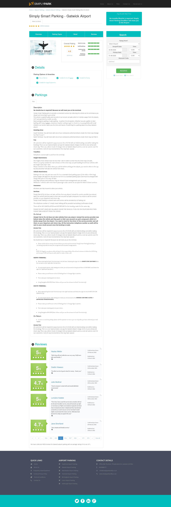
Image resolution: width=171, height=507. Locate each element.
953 (51, 438)
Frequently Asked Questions (41, 470)
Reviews (94, 34)
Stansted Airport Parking (69, 474)
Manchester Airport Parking (70, 470)
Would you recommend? (82, 54)
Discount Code (124, 58)
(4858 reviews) (44, 26)
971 (83, 438)
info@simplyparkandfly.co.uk (108, 470)
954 (56, 438)
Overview (38, 34)
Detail (75, 34)
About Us (110, 4)
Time (134, 46)
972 (88, 438)
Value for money (81, 43)
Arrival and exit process (81, 50)
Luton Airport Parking (68, 480)
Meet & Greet (36, 21)
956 (65, 438)
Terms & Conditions (40, 477)
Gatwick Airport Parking (69, 467)
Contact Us (126, 4)
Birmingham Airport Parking (70, 477)
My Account (137, 4)
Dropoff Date (117, 46)
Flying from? (123, 41)
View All (97, 438)
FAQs (118, 4)
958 (75, 438)
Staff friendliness (81, 46)
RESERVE (123, 71)
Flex (33, 101)
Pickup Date (117, 52)
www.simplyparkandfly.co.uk (107, 474)
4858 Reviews (69, 55)
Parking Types (57, 34)
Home (102, 4)
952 (46, 438)
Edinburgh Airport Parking (69, 484)
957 (70, 438)
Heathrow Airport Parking (69, 464)
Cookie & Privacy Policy (40, 474)
